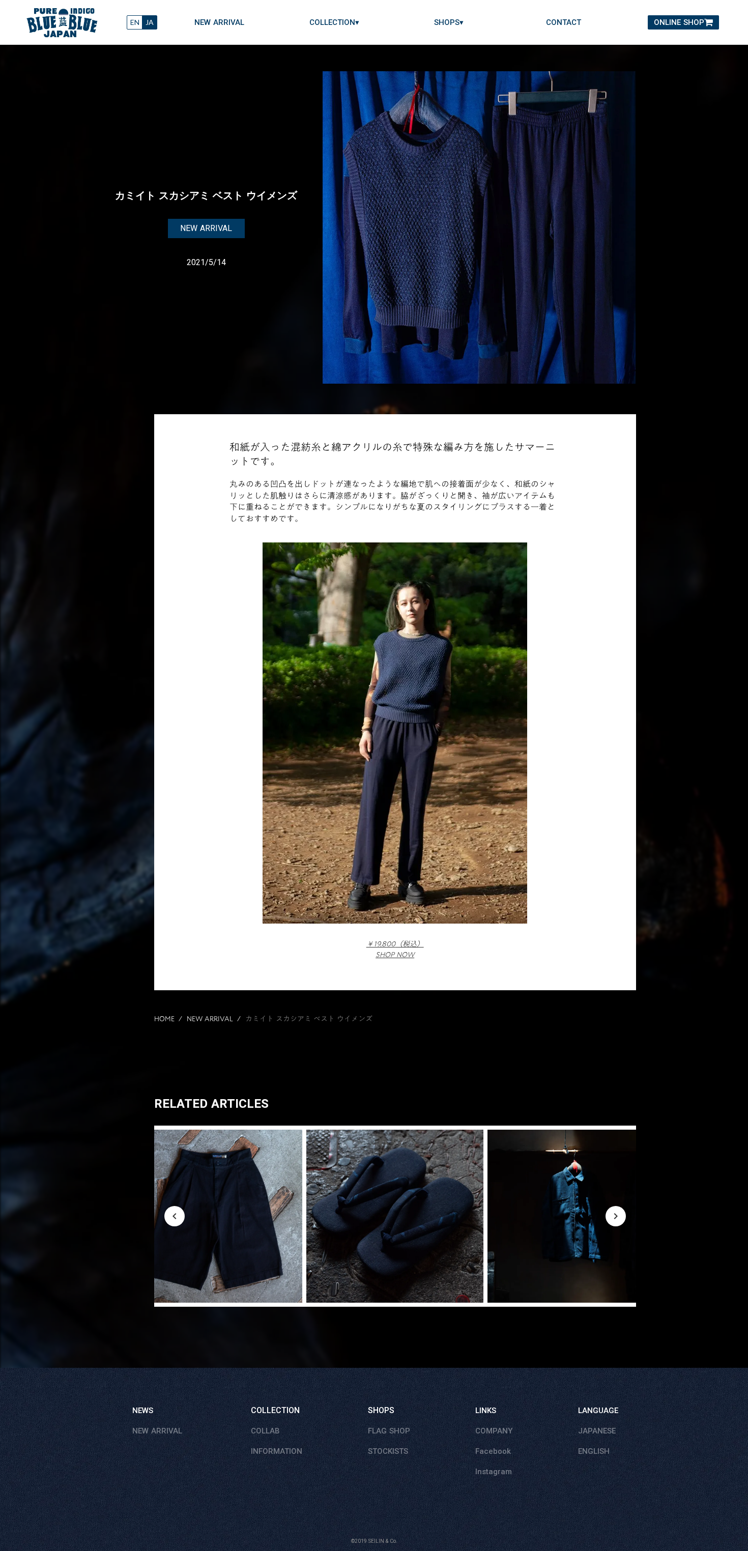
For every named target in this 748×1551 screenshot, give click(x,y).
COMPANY (493, 1430)
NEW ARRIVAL (219, 22)
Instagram (493, 1471)
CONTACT (563, 22)
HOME (164, 1019)
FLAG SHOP (389, 1430)
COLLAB (265, 1430)
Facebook (493, 1451)
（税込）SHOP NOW (395, 949)
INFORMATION (276, 1451)
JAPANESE (597, 1430)
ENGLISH (594, 1451)
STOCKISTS (388, 1451)
